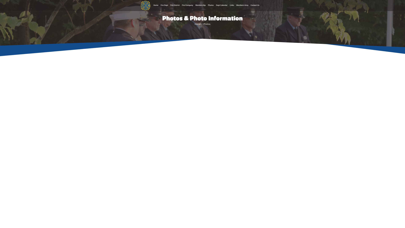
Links (232, 5)
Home (155, 5)
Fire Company (187, 5)
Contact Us (255, 5)
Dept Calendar (221, 5)
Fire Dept (164, 5)
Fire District (175, 5)
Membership (200, 5)
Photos (211, 5)
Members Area (242, 5)
